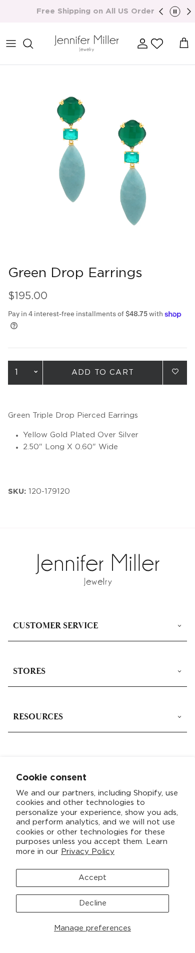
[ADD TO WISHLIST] (175, 372)
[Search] (33, 44)
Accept (92, 877)
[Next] (189, 12)
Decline (92, 903)
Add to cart (103, 372)
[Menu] (11, 44)
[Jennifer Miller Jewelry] (86, 44)
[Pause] (175, 12)
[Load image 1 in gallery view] (97, 162)
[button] (157, 44)
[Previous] (161, 12)
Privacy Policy (87, 851)
